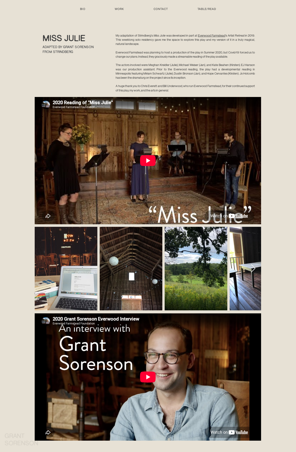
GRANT (16, 436)
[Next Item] (253, 268)
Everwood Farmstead (211, 35)
